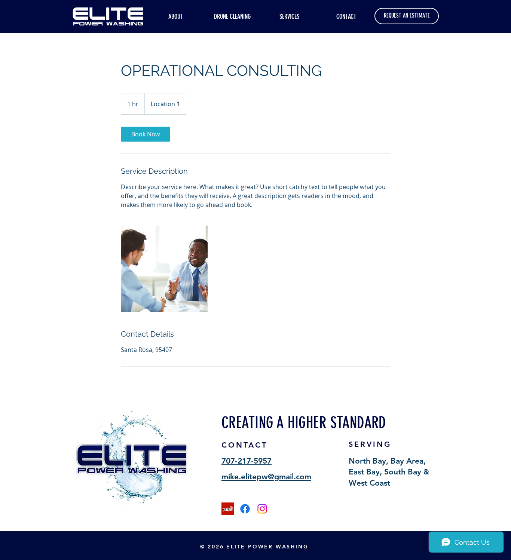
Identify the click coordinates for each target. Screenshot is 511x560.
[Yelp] (227, 508)
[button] (289, 16)
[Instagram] (262, 508)
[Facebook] (245, 508)
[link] (145, 134)
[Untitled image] (164, 269)
